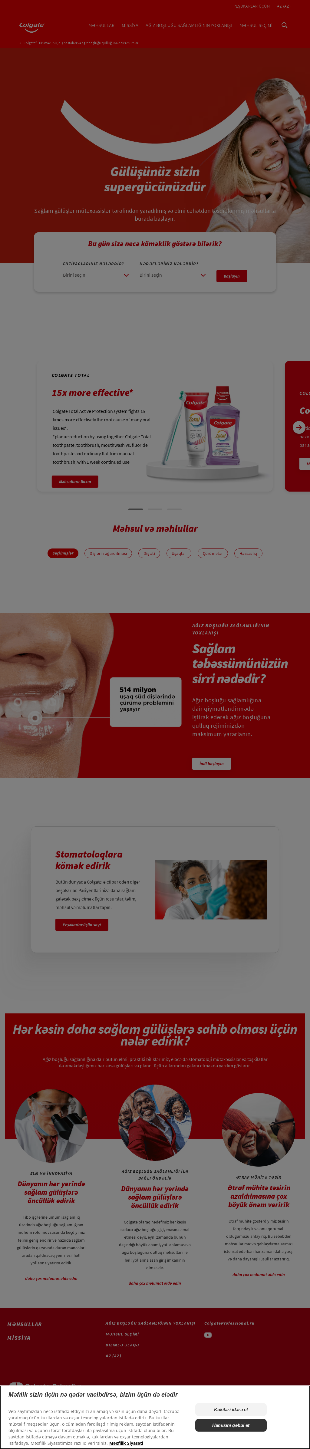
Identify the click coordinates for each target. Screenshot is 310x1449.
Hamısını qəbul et (231, 1425)
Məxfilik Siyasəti (126, 1443)
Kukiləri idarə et (231, 1409)
